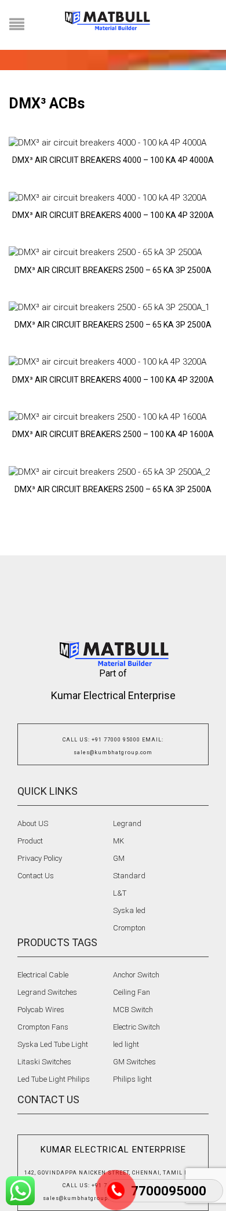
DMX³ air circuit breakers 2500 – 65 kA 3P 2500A (113, 270)
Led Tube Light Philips (53, 1079)
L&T (119, 893)
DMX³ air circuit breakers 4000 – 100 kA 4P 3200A (113, 215)
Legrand (127, 823)
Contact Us (35, 875)
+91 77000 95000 (116, 740)
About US (32, 823)
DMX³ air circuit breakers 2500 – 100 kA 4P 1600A (113, 434)
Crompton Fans (42, 1027)
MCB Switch (133, 1009)
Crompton (129, 927)
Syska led (129, 910)
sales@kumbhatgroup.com (113, 752)
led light (126, 1044)
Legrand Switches (47, 992)
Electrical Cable (42, 974)
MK (118, 841)
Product (30, 841)
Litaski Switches (44, 1061)
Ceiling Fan (131, 992)
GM (119, 858)
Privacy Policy (39, 858)
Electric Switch (136, 1027)
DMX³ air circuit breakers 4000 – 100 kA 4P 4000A (113, 160)
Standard (129, 875)
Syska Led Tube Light (52, 1044)
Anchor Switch (136, 974)
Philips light (132, 1079)
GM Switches (134, 1061)
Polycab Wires (40, 1009)
